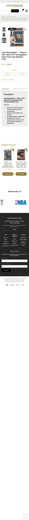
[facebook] (15, 229)
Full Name (5, 258)
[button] (25, 29)
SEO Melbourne (16, 280)
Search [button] (15, 10)
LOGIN (8, 1)
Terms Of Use (5, 245)
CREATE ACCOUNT (17, 1)
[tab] (6, 89)
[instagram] (13, 229)
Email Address (6, 264)
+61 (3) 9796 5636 (14, 223)
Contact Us (14, 241)
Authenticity (23, 237)
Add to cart (21, 74)
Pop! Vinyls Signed (11, 16)
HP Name (3, 252)
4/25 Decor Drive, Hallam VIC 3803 (14, 221)
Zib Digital (21, 281)
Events (23, 245)
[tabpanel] (14, 108)
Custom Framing (23, 239)
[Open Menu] (26, 11)
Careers (5, 241)
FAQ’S (14, 239)
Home (3, 16)
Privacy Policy (6, 243)
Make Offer (8, 74)
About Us (6, 237)
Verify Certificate (14, 245)
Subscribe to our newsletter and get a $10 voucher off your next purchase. (14, 255)
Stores (5, 239)
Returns (14, 243)
